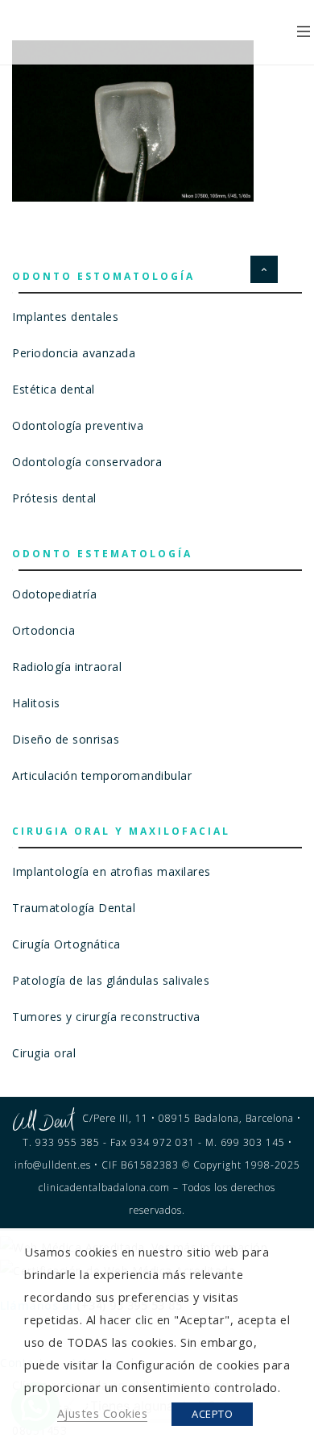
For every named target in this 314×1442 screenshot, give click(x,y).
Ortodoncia (43, 630)
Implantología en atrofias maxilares (111, 871)
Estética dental (53, 389)
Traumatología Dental (73, 907)
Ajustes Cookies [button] (102, 1413)
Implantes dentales (65, 316)
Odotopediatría (54, 594)
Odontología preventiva (77, 425)
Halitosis (36, 703)
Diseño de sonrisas (65, 739)
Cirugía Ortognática (66, 944)
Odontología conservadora (87, 461)
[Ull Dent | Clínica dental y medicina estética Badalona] (114, 32)
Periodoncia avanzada (73, 352)
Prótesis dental (54, 498)
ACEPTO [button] (212, 1414)
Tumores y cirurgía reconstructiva (106, 1016)
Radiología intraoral (67, 666)
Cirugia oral (44, 1053)
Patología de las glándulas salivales (110, 980)
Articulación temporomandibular (102, 775)
